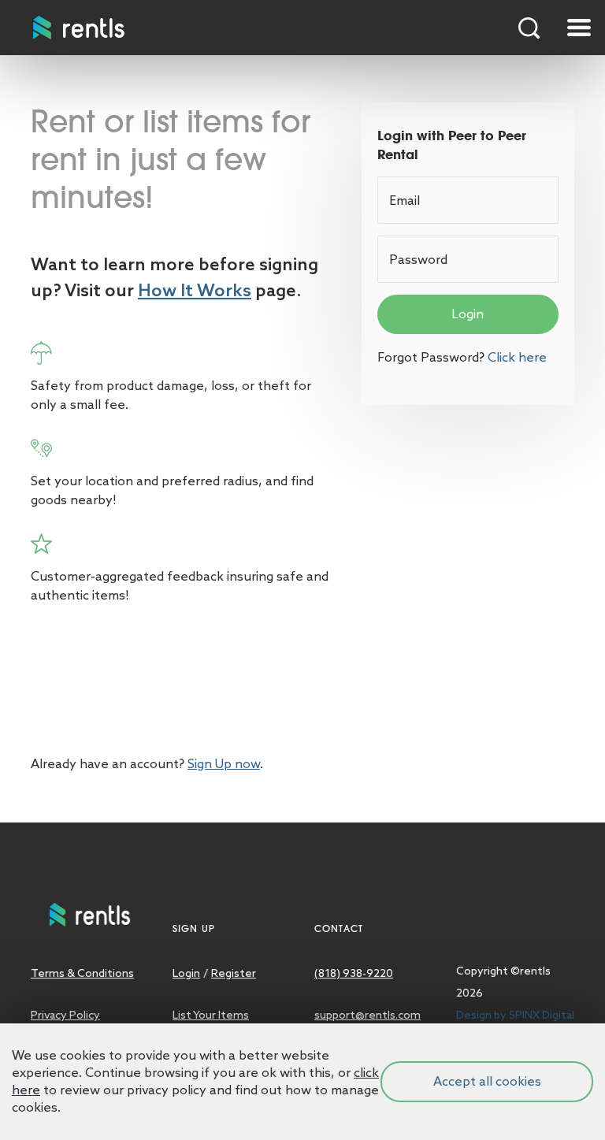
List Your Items (211, 1015)
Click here (517, 357)
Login (467, 314)
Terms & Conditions (82, 973)
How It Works (194, 290)
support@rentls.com (367, 1015)
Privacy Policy (65, 1015)
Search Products (529, 27)
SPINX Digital (541, 1015)
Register (233, 973)
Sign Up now (223, 764)
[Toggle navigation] (579, 27)
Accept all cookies (487, 1081)
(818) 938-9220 (353, 973)
